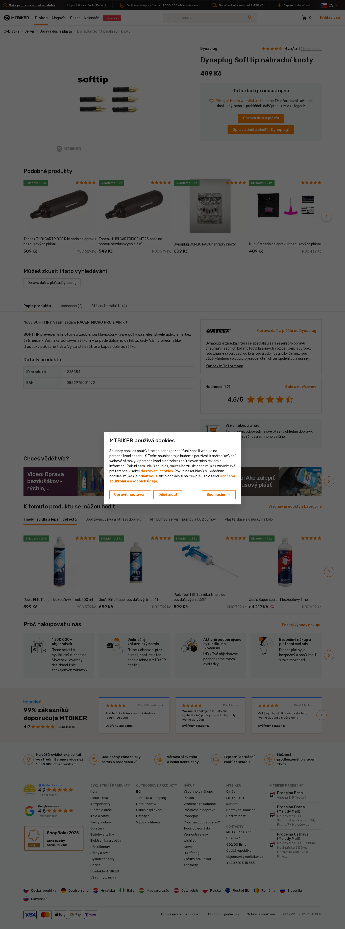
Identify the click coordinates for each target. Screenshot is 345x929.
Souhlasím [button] (219, 495)
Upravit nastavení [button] (130, 495)
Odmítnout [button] (168, 495)
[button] (147, 476)
